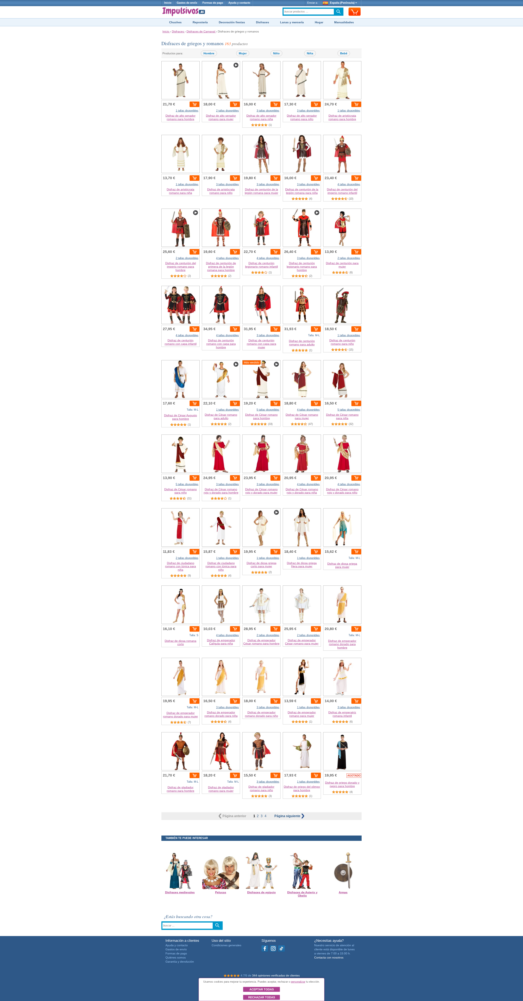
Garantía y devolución (179, 961)
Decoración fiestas (232, 22)
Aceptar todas (261, 989)
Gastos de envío (187, 2)
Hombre (208, 53)
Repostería (200, 22)
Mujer (243, 53)
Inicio (167, 2)
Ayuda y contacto (239, 2)
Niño (276, 53)
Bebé (343, 53)
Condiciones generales (226, 945)
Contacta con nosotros (328, 957)
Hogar (319, 22)
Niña (310, 53)
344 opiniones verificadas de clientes (276, 975)
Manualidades (344, 22)
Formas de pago (212, 2)
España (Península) (342, 2)
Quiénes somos (175, 957)
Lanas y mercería (292, 22)
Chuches (175, 22)
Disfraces (262, 22)
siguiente (287, 816)
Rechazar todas (261, 997)
